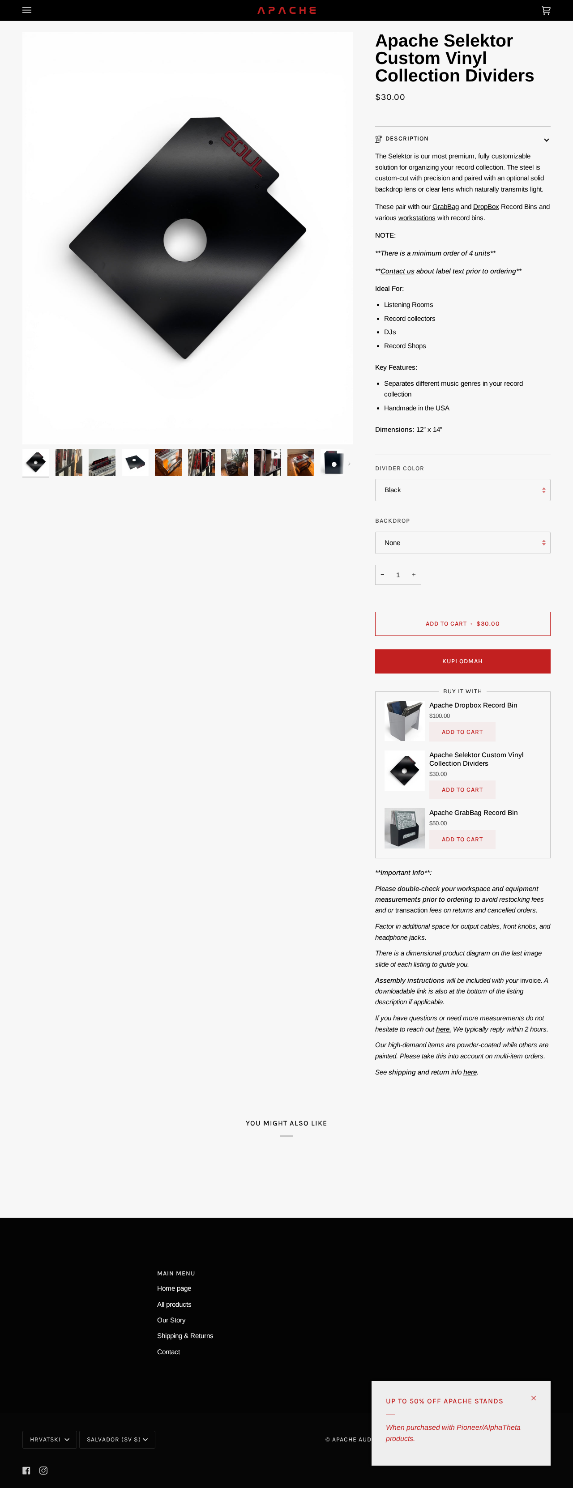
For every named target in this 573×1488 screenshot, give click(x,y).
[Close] (537, 1394)
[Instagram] (43, 1471)
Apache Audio (355, 1439)
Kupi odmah (462, 661)
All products (174, 1304)
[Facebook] (26, 1471)
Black (393, 490)
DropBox (486, 207)
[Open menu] (35, 10)
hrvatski (46, 1439)
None (392, 542)
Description (407, 138)
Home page (174, 1288)
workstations (417, 218)
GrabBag (445, 207)
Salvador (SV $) (114, 1439)
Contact (168, 1352)
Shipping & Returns (185, 1335)
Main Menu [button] (176, 1273)
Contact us (398, 271)
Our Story (171, 1320)
